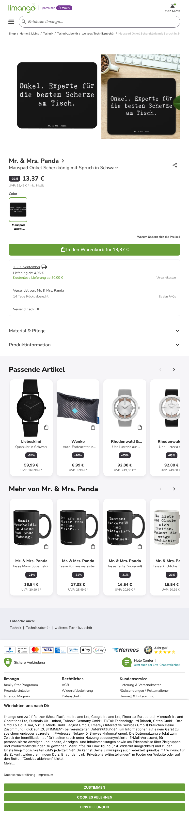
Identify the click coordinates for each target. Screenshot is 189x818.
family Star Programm (21, 685)
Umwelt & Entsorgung (137, 696)
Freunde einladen (17, 690)
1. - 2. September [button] (26, 267)
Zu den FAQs (167, 296)
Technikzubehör (38, 627)
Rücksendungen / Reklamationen (145, 690)
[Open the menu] (11, 22)
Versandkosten (166, 277)
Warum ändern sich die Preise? (158, 237)
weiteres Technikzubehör (73, 627)
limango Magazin (17, 696)
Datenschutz (71, 696)
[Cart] (46, 427)
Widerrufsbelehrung (77, 690)
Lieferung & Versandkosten (140, 685)
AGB (65, 685)
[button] (27, 185)
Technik (15, 627)
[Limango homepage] (22, 8)
